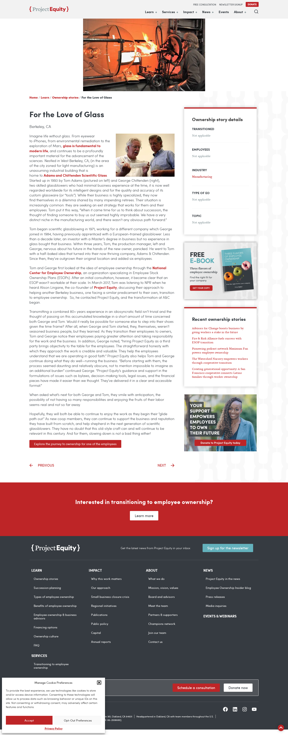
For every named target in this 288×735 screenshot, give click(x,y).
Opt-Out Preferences (78, 720)
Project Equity (105, 287)
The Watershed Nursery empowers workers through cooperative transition (220, 361)
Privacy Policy (53, 728)
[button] (99, 683)
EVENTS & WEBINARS (219, 616)
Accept (29, 720)
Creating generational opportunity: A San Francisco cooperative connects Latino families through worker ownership (218, 373)
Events (224, 11)
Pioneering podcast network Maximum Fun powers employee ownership (220, 350)
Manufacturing (202, 177)
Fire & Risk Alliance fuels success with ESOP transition (217, 340)
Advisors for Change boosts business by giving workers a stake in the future (218, 330)
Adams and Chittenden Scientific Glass (75, 175)
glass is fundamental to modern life (65, 148)
